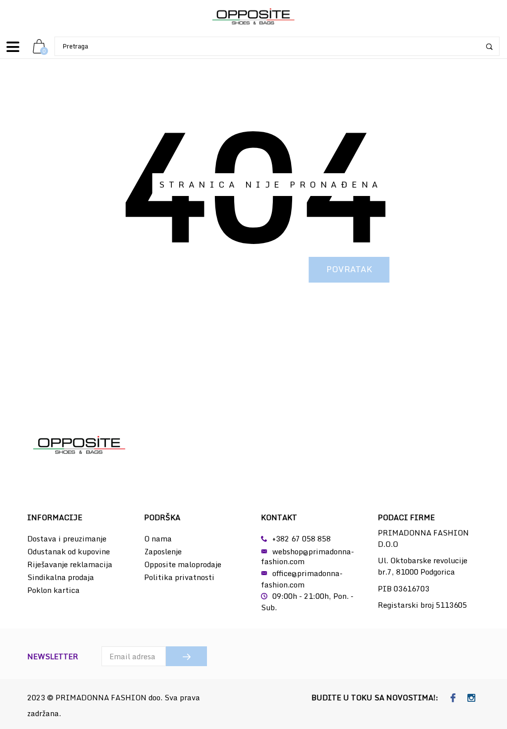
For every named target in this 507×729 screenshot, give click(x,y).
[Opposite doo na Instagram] (471, 698)
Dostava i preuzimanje (66, 538)
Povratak (349, 269)
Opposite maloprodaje (182, 564)
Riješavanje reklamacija (69, 564)
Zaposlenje (163, 551)
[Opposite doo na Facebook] (453, 698)
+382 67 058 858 (301, 538)
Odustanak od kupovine (68, 551)
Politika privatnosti (179, 577)
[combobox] (277, 46)
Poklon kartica (53, 590)
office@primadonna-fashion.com (302, 578)
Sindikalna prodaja (60, 577)
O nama (158, 538)
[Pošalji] (186, 656)
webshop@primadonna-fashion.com (307, 556)
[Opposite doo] (253, 17)
